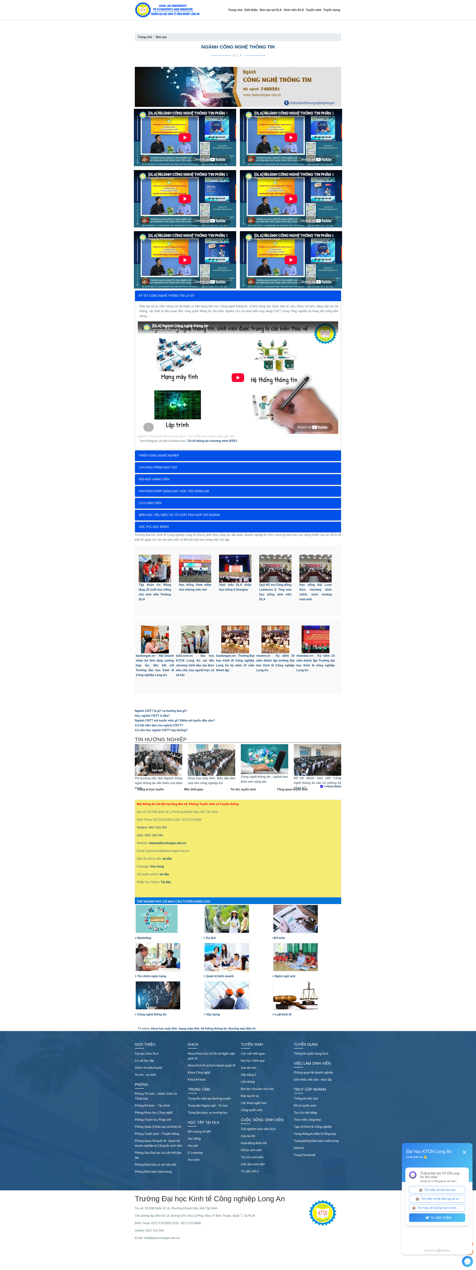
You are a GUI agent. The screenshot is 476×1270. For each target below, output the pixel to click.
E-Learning (195, 1152)
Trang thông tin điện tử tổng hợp (315, 1133)
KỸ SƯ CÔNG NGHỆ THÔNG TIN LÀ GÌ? (166, 295)
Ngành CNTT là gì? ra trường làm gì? (161, 710)
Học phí (193, 1145)
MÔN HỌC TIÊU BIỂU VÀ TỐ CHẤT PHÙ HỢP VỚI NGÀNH (179, 515)
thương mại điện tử (242, 1028)
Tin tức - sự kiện (145, 1074)
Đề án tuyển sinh (305, 1105)
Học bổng (194, 1138)
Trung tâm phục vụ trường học (208, 1112)
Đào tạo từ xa (250, 1096)
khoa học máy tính (164, 1028)
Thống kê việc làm (306, 1098)
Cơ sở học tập (144, 1060)
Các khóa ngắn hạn (254, 1103)
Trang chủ (235, 10)
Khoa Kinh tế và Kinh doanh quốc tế (211, 1065)
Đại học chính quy (253, 1060)
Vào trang (157, 866)
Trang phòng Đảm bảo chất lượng (316, 1140)
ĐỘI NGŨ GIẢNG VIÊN (154, 479)
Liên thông (248, 1081)
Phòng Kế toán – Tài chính (152, 1105)
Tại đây (166, 882)
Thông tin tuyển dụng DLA (311, 1053)
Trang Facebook (304, 1155)
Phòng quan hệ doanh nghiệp (313, 1072)
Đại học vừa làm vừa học (257, 1088)
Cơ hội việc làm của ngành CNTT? (159, 725)
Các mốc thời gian (253, 1053)
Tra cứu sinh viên (252, 1157)
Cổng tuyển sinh (251, 1110)
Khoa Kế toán (197, 1079)
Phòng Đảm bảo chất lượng (153, 1171)
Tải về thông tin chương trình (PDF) (212, 440)
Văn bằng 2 (248, 1074)
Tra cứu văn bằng (305, 1112)
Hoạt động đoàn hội (254, 1143)
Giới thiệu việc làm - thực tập (313, 1079)
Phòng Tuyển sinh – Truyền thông (157, 1133)
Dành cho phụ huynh (148, 1067)
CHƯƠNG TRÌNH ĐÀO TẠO (158, 467)
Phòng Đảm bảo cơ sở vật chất (155, 1164)
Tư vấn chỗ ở (250, 1171)
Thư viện (194, 1159)
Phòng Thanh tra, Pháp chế (153, 1119)
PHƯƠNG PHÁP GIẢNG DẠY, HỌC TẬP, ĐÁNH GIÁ (174, 491)
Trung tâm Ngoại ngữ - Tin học (208, 1105)
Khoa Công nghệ (199, 1072)
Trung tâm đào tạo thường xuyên (209, 1098)
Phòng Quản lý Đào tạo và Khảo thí (158, 1126)
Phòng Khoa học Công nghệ (153, 1112)
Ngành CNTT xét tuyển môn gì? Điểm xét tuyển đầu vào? (175, 720)
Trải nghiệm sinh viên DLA (258, 1129)
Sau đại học (249, 1067)
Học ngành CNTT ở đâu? (152, 715)
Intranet (299, 1147)
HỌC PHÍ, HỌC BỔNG (154, 526)
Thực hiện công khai (307, 1119)
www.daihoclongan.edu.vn (167, 843)
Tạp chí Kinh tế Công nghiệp (313, 1126)
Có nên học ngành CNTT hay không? (161, 730)
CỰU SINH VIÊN (150, 503)
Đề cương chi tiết (199, 1131)
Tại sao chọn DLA (147, 1053)
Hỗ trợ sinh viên (251, 1150)
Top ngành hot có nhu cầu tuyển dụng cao (173, 901)
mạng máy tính (188, 1028)
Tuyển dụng (331, 10)
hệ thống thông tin (214, 1028)
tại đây (167, 858)
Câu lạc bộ (248, 1136)
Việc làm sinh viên (253, 1164)
